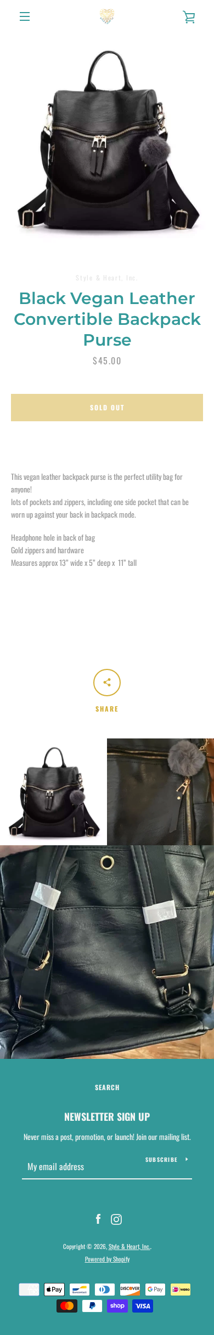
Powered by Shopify (107, 1258)
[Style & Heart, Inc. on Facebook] (98, 1218)
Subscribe (161, 1159)
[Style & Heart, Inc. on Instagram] (116, 1218)
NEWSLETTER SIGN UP (107, 1116)
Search (107, 1087)
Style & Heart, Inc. (129, 1246)
